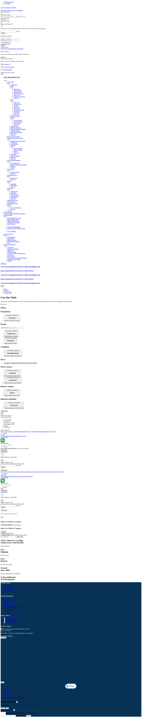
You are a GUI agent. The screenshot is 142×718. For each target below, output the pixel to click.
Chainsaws (13, 154)
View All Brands (11, 231)
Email (17, 31)
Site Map (9, 261)
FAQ (8, 243)
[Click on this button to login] (71, 21)
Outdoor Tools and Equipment (15, 138)
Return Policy (10, 238)
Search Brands (4, 327)
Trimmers (13, 145)
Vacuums (9, 204)
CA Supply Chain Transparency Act (13, 604)
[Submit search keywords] (21, 16)
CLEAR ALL (17, 525)
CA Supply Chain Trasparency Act (16, 253)
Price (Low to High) (9, 423)
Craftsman (3, 475)
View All (16, 98)
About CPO (10, 247)
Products (6, 290)
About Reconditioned (12, 249)
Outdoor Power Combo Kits (18, 141)
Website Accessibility (9, 606)
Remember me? (7, 42)
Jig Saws (16, 105)
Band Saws (17, 102)
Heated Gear (14, 178)
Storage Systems (15, 172)
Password (3, 40)
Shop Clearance (8, 212)
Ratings (6, 426)
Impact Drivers (18, 92)
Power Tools (10, 82)
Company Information (9, 244)
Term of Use (10, 255)
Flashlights (13, 184)
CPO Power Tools (8, 2)
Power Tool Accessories (13, 136)
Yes (7, 708)
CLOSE (17, 702)
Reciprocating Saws (19, 110)
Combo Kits (14, 85)
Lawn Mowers (14, 144)
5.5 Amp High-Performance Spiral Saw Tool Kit (13, 436)
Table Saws (17, 113)
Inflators (13, 166)
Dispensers (13, 193)
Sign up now (20, 536)
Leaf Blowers (14, 142)
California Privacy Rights (13, 259)
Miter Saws (17, 108)
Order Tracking (11, 237)
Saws (12, 99)
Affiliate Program (11, 252)
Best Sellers (7, 427)
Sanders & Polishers (16, 127)
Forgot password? (5, 44)
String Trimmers (18, 150)
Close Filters (4, 411)
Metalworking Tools (12, 203)
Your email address (21, 715)
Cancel (3, 708)
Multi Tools (14, 133)
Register (3, 57)
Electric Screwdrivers (19, 96)
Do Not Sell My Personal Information (17, 258)
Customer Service (8, 234)
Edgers (15, 151)
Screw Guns (17, 95)
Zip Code (18, 465)
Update (3, 467)
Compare (5, 433)
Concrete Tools (11, 201)
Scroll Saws (17, 111)
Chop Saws (17, 107)
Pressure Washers (15, 156)
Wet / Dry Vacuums (16, 207)
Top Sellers (7, 421)
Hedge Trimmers (18, 148)
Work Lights (14, 185)
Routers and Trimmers (16, 132)
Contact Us (7, 64)
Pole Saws (13, 157)
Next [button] (2, 286)
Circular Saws (17, 104)
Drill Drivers (17, 89)
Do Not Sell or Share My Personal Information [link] (16, 607)
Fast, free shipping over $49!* (8, 7)
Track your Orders (9, 67)
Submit (3, 33)
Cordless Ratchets (15, 130)
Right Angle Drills (18, 93)
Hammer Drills (18, 90)
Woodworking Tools (12, 200)
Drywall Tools (14, 194)
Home (5, 289)
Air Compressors (15, 163)
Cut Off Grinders (18, 122)
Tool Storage (10, 169)
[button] (7, 48)
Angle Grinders (18, 120)
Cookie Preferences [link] (9, 610)
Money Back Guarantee (13, 241)
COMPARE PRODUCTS (7, 525)
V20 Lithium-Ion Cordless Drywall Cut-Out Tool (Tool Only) (17, 476)
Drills (12, 86)
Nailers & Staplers (15, 116)
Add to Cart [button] (4, 450)
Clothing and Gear (12, 175)
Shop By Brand (8, 215)
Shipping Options (11, 240)
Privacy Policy (11, 256)
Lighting (9, 181)
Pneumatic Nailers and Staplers (19, 164)
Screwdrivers (14, 197)
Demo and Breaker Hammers (18, 129)
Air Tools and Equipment (13, 160)
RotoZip (3, 434)
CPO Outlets (7, 3)
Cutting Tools (14, 191)
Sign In (3, 45)
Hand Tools (10, 188)
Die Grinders (17, 123)
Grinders (13, 117)
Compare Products (5, 535)
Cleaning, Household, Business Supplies (14, 213)
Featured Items (8, 420)
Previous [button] (3, 263)
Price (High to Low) (9, 424)
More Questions (8, 69)
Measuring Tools (15, 196)
